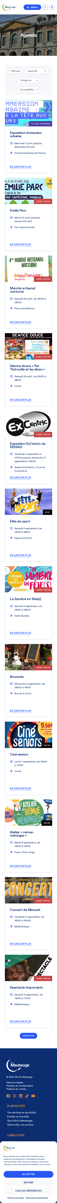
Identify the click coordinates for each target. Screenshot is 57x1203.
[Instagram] (14, 1096)
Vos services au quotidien (21, 1112)
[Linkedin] (21, 1096)
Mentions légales (14, 1082)
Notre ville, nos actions (20, 1125)
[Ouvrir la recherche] (45, 7)
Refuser (28, 1182)
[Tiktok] (27, 1096)
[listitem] (28, 136)
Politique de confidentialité (37, 1198)
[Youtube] (33, 1096)
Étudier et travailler (18, 1116)
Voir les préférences (28, 1191)
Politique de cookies (15, 1198)
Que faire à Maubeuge (19, 1120)
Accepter (28, 1174)
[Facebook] (8, 1096)
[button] (28, 1036)
